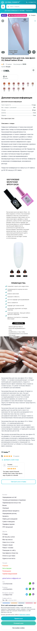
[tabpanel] (18, 469)
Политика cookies (24, 614)
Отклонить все (18, 623)
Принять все (18, 618)
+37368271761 (32, 2)
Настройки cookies (18, 628)
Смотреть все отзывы (18, 481)
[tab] (5, 452)
